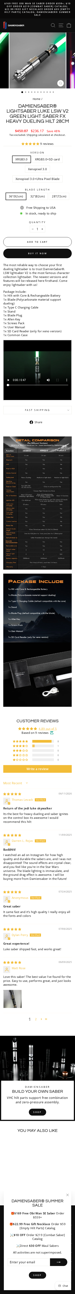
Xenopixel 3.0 (37, 169)
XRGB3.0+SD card (47, 159)
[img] (12, 794)
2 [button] (36, 1019)
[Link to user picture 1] (12, 999)
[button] (31, 144)
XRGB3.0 (21, 159)
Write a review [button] (37, 769)
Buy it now (37, 253)
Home (36, 99)
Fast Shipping (37, 410)
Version (37, 152)
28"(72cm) (59, 196)
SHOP (37, 1112)
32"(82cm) (37, 196)
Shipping (32, 135)
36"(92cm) (16, 196)
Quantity (37, 222)
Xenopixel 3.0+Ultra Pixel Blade (37, 179)
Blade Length (37, 189)
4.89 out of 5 (48, 729)
